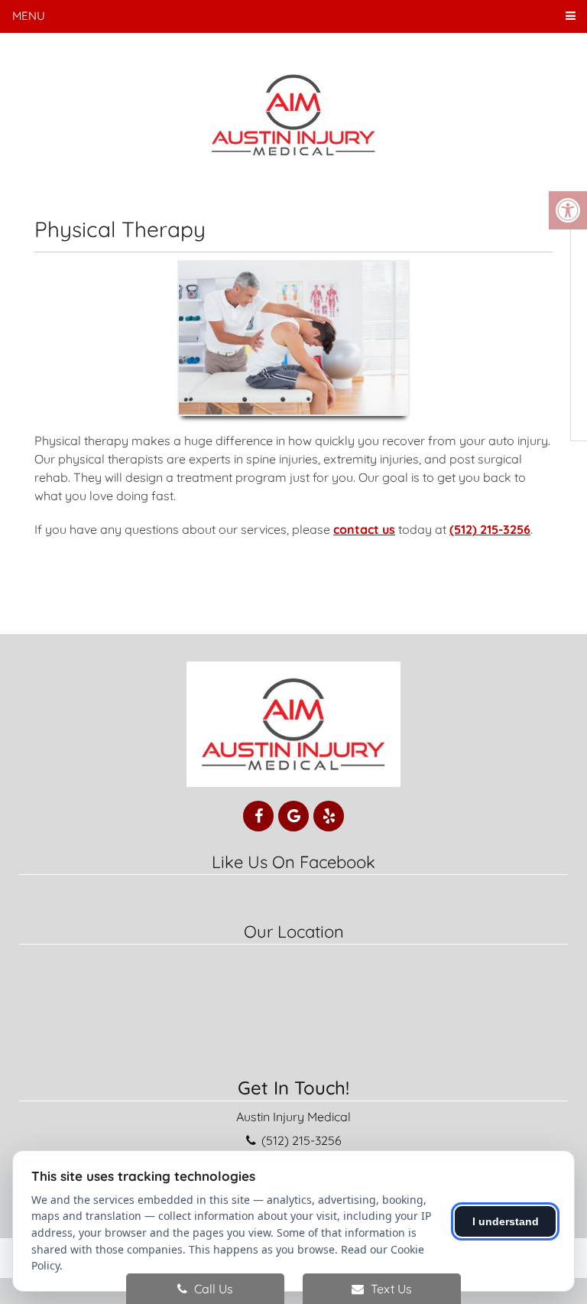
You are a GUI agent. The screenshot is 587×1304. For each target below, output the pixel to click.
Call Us (212, 1288)
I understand (505, 1221)
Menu (28, 15)
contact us (364, 529)
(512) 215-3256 (489, 529)
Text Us (390, 1288)
